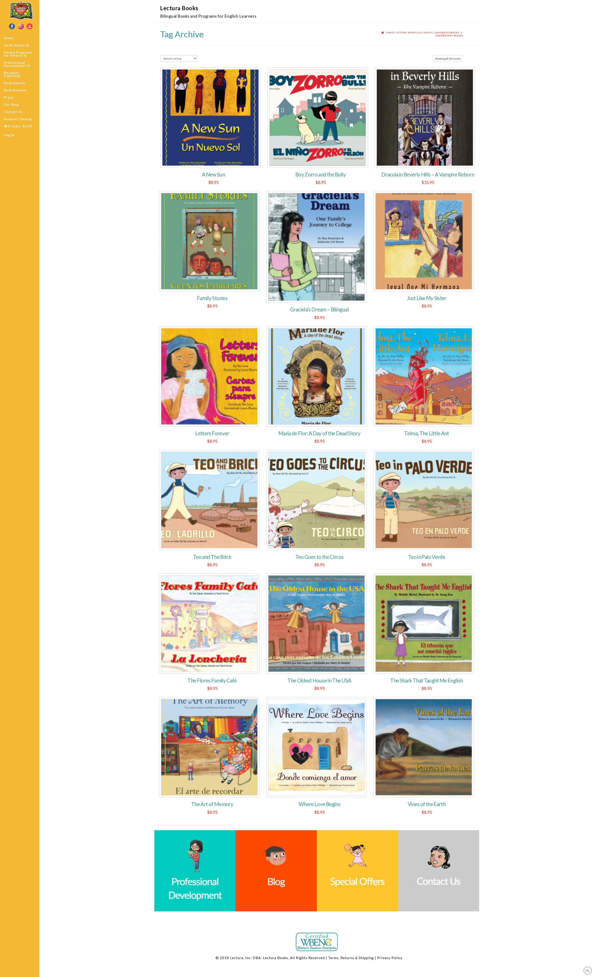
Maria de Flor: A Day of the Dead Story (319, 433)
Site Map (410, 958)
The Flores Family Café (212, 680)
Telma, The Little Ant (426, 433)
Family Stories (212, 298)
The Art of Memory (212, 804)
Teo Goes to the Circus (319, 557)
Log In (9, 135)
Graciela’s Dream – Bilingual (319, 309)
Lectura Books (179, 8)
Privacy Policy (390, 958)
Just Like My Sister (426, 298)
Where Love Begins (319, 804)
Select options (426, 542)
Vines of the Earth (427, 804)
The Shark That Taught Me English (426, 680)
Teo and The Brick (212, 557)
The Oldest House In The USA (319, 680)
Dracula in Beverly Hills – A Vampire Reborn (427, 174)
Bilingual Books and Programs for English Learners (208, 16)
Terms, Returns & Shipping (351, 958)
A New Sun (213, 174)
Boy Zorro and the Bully (320, 174)
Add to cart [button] (213, 159)
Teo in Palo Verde (426, 557)
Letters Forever (212, 433)
